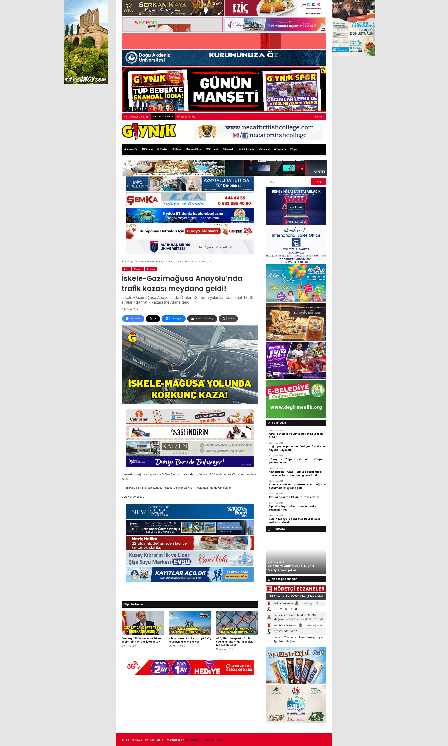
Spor (264, 149)
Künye (318, 116)
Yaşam (280, 149)
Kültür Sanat (247, 149)
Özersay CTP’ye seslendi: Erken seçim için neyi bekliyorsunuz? (141, 640)
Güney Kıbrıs (194, 149)
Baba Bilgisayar (192, 739)
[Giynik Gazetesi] (149, 131)
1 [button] (124, 109)
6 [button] (151, 109)
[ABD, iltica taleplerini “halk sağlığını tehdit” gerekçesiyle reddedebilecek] (237, 623)
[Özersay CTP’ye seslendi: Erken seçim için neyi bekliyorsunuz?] (143, 623)
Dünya (177, 149)
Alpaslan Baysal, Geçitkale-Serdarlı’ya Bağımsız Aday (205, 116)
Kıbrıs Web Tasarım (213, 739)
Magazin (229, 149)
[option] (296, 555)
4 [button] (140, 109)
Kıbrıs (147, 149)
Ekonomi (213, 149)
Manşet (140, 261)
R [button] (145, 109)
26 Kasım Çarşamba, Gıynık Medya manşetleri (290, 568)
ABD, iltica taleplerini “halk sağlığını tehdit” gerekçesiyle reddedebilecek (234, 642)
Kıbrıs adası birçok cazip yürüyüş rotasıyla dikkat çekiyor (190, 640)
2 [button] (130, 109)
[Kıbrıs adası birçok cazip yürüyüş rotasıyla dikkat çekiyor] (190, 623)
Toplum (151, 269)
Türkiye (163, 149)
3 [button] (135, 109)
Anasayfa (132, 149)
